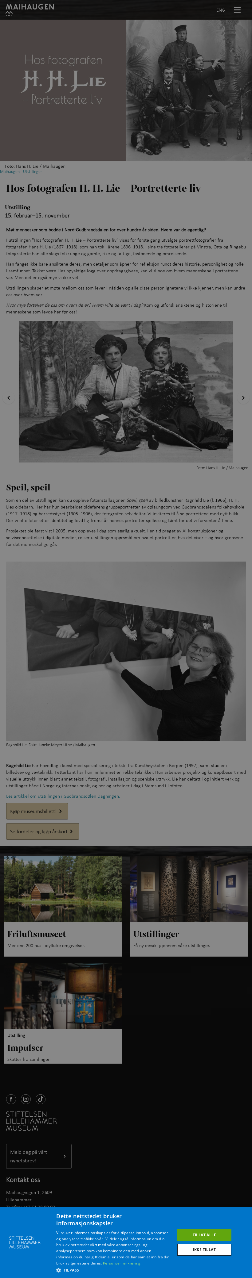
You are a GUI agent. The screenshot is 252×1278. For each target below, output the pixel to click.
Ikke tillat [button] (204, 1249)
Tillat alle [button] (204, 1235)
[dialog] (126, 1242)
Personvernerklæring (122, 1263)
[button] (113, 1270)
